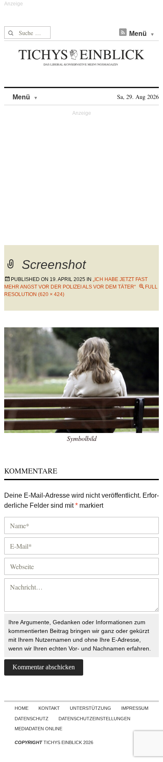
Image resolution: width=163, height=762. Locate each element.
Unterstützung (90, 708)
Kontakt (49, 708)
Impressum (134, 708)
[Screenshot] (81, 379)
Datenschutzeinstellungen (94, 718)
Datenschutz (31, 718)
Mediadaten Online (38, 728)
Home (21, 708)
